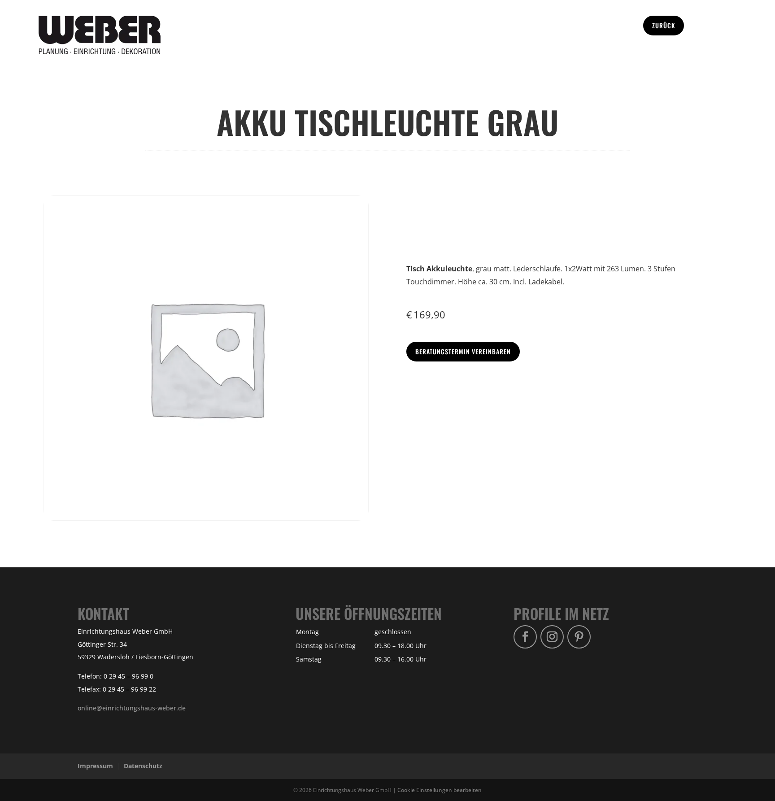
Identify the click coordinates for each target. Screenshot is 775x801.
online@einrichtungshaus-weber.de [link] (132, 708)
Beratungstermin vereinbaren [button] (463, 351)
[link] (100, 52)
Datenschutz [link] (143, 766)
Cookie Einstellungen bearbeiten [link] (439, 789)
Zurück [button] (663, 25)
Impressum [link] (95, 766)
